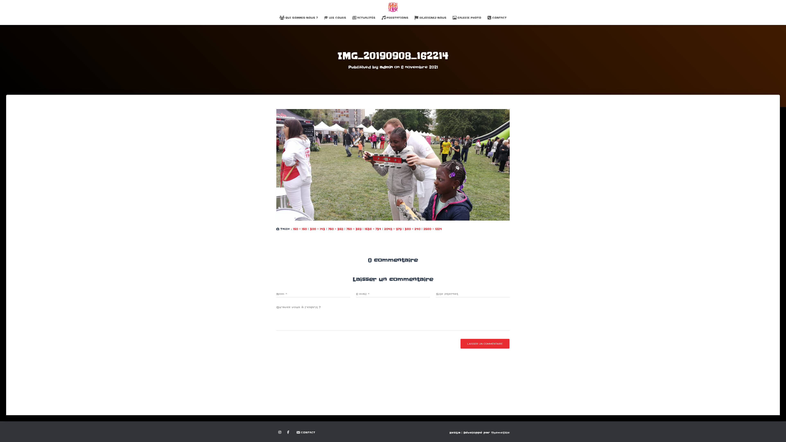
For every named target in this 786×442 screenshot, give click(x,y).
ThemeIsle (500, 433)
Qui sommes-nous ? (301, 17)
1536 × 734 (373, 229)
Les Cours (337, 17)
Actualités (366, 17)
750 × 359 (353, 229)
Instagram (280, 432)
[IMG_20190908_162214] (393, 165)
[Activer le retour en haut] (778, 434)
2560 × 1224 (432, 229)
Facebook (288, 432)
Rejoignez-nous (432, 17)
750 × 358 (335, 229)
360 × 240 (412, 229)
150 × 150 (300, 229)
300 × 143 (317, 229)
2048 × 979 (393, 229)
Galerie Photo (469, 17)
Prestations (397, 17)
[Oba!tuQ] (393, 7)
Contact (499, 17)
